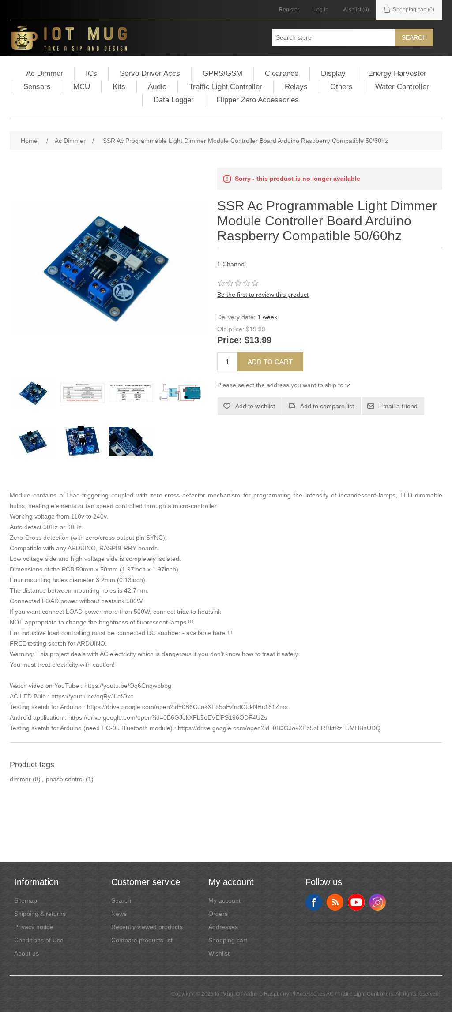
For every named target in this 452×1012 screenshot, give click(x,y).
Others (341, 86)
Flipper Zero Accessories (257, 100)
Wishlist (219, 953)
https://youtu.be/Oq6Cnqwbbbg (127, 685)
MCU (81, 86)
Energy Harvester (397, 73)
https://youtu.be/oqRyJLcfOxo (92, 696)
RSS (335, 902)
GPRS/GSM (222, 73)
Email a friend (398, 406)
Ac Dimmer (44, 73)
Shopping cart (227, 940)
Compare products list (142, 940)
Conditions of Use (39, 940)
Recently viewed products (147, 926)
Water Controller (402, 86)
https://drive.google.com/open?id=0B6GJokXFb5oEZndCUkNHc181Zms (187, 706)
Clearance (281, 73)
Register (289, 10)
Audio (157, 86)
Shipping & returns (40, 913)
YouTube (356, 902)
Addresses (223, 926)
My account (224, 900)
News (119, 913)
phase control (65, 779)
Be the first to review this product (263, 294)
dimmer (20, 779)
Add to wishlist (255, 406)
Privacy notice (33, 926)
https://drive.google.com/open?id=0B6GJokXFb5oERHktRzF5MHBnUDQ (279, 728)
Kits (119, 86)
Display (333, 73)
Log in (320, 10)
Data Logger (174, 100)
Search (414, 37)
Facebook (313, 902)
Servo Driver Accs (150, 73)
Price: (229, 340)
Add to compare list (327, 406)
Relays (296, 86)
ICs (91, 73)
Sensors (37, 86)
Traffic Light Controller (225, 86)
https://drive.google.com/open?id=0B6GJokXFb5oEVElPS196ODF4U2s (167, 717)
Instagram (377, 902)
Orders (218, 913)
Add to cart (270, 362)
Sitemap (25, 900)
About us (26, 953)
